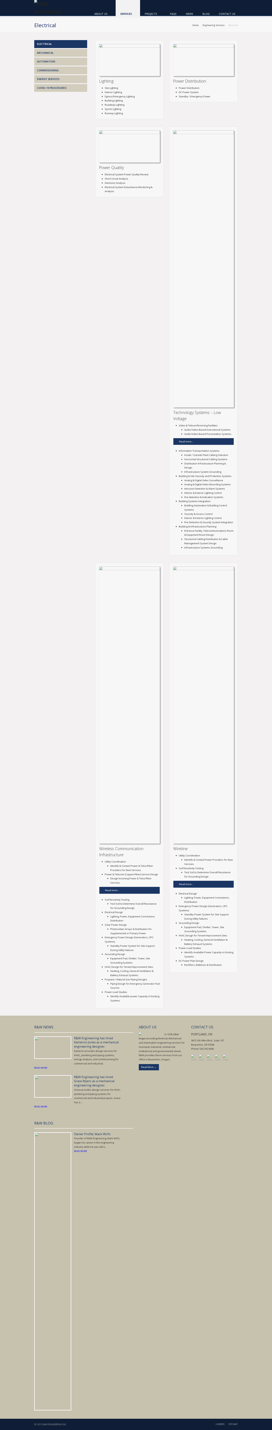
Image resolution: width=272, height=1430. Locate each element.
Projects (151, 14)
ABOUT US (148, 1027)
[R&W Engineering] (50, 8)
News (189, 14)
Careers (220, 1424)
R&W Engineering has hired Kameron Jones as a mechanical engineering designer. (96, 1042)
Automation (46, 61)
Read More (149, 1067)
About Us (101, 14)
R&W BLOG (43, 1123)
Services (126, 14)
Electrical (44, 44)
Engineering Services (214, 25)
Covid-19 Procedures (51, 88)
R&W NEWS (43, 1027)
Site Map (233, 1424)
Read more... (186, 441)
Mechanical (45, 52)
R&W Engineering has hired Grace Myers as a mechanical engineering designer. (94, 1081)
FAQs (173, 14)
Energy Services (48, 79)
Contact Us (227, 14)
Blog (206, 14)
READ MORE (40, 1067)
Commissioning (48, 70)
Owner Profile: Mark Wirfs (92, 1134)
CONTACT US (202, 1027)
